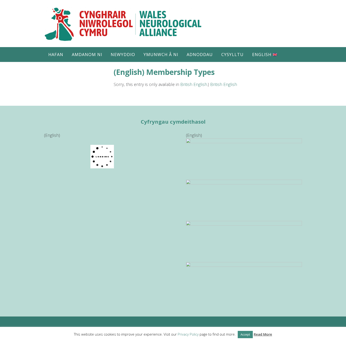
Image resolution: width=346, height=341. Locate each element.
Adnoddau (200, 54)
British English (193, 84)
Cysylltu (232, 54)
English (262, 54)
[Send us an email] (293, 12)
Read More (263, 334)
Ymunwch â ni (161, 54)
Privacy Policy (188, 334)
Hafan (55, 54)
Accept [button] (245, 334)
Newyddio (123, 54)
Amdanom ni (87, 54)
